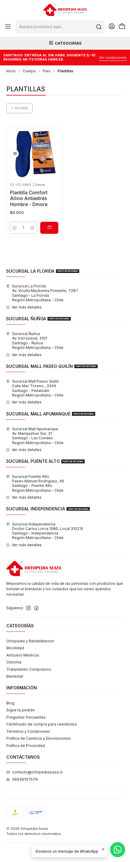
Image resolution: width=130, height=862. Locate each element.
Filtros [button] (21, 108)
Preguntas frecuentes (26, 717)
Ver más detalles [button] (27, 307)
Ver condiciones (113, 57)
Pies (46, 71)
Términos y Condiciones (28, 731)
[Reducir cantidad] (14, 228)
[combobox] (60, 27)
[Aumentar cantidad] (32, 228)
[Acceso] (111, 26)
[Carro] (122, 26)
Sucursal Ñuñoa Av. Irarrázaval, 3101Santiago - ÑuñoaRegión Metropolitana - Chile (37, 340)
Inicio (11, 71)
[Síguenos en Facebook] (36, 608)
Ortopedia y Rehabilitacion (30, 641)
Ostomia (13, 662)
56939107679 (25, 779)
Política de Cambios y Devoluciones (38, 738)
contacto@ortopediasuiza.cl (37, 772)
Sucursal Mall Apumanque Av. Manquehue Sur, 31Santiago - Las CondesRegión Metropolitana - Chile (37, 436)
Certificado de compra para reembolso (41, 724)
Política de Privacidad (25, 745)
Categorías (68, 43)
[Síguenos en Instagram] (28, 608)
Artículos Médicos (22, 655)
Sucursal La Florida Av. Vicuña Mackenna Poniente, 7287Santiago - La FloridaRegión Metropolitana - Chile (45, 293)
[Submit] (99, 27)
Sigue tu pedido (20, 710)
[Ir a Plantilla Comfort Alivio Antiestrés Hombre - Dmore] (34, 155)
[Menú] (8, 26)
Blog (10, 703)
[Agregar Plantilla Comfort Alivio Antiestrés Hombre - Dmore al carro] (49, 228)
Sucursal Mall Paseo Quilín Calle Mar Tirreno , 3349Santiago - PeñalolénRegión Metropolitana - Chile (37, 388)
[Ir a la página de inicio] (65, 10)
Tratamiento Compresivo (28, 669)
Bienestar (15, 676)
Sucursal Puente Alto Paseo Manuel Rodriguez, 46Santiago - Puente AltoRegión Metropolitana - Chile (38, 483)
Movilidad (15, 648)
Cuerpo (29, 71)
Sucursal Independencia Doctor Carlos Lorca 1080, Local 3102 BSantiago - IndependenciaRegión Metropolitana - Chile (47, 531)
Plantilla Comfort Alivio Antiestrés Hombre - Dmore (28, 198)
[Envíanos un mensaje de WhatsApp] (117, 849)
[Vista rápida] (14, 153)
